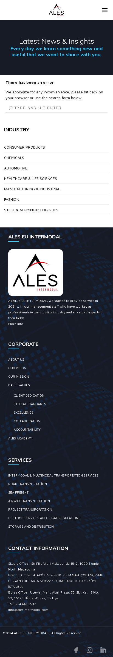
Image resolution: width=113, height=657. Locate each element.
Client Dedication (29, 395)
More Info (15, 324)
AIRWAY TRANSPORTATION (29, 501)
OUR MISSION (18, 376)
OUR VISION (17, 368)
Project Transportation (30, 509)
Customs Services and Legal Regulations (44, 518)
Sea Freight (18, 492)
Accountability (27, 429)
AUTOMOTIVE (15, 168)
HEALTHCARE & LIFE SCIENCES (30, 178)
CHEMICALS (14, 157)
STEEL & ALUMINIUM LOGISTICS (31, 209)
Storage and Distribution (31, 526)
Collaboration (27, 421)
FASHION (11, 199)
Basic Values (19, 385)
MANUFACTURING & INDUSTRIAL (32, 188)
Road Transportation (27, 484)
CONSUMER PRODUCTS (24, 147)
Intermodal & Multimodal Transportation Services (53, 475)
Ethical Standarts (30, 404)
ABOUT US (16, 359)
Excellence (23, 412)
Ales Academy (20, 438)
